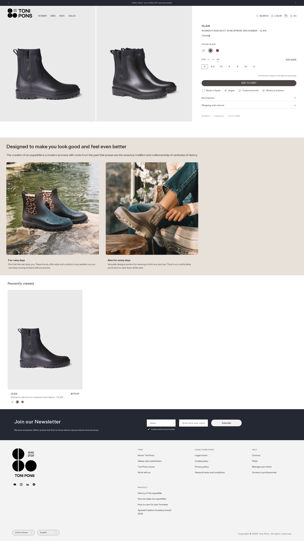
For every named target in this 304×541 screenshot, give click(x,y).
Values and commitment (150, 461)
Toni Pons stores (146, 466)
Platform (234, 116)
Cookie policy (201, 461)
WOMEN (206, 116)
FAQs (255, 461)
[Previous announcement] (8, 3)
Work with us (144, 472)
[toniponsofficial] (34, 484)
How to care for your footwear (153, 504)
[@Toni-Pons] (14, 484)
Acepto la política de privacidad (163, 429)
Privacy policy (202, 466)
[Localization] (285, 16)
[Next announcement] (295, 3)
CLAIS (14, 393)
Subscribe (226, 423)
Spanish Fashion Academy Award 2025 (154, 512)
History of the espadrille (150, 493)
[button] (262, 16)
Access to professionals (264, 472)
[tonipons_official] (21, 484)
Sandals (219, 116)
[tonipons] (27, 484)
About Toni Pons (146, 455)
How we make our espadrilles (152, 499)
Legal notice (201, 455)
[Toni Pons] (20, 13)
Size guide (291, 59)
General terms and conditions (210, 472)
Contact (256, 455)
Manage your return (262, 466)
